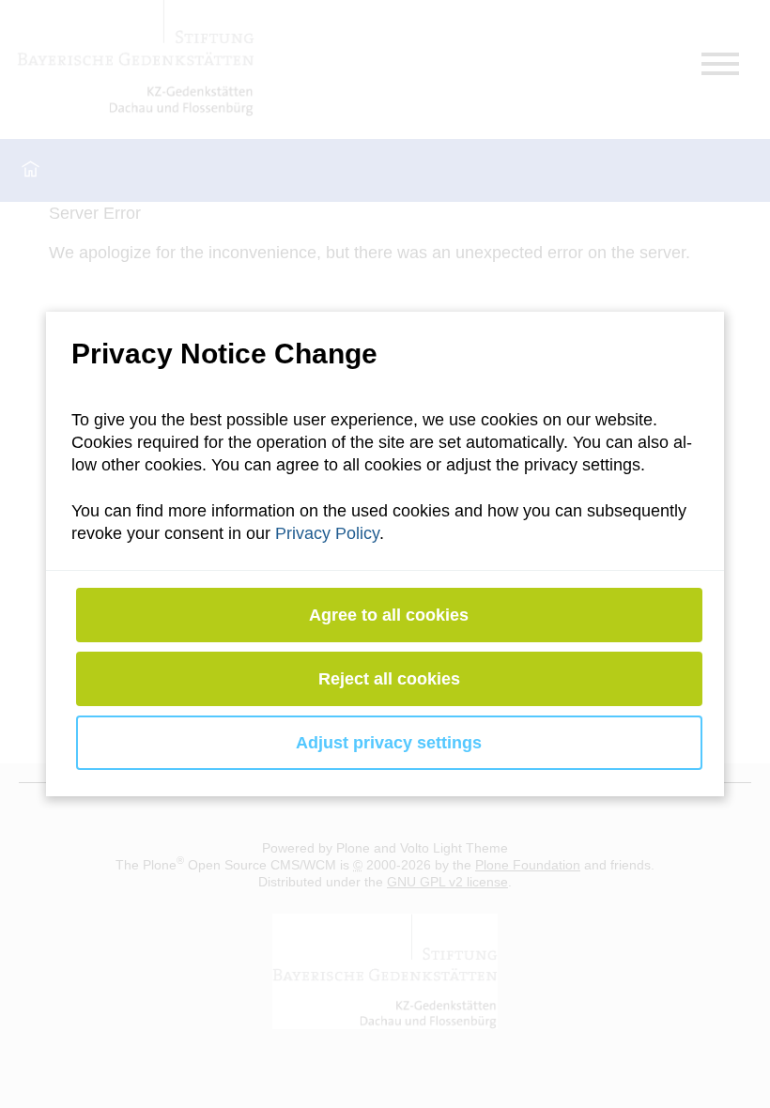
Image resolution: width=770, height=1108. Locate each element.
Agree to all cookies (390, 615)
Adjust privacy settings (390, 742)
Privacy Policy (327, 533)
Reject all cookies (389, 678)
